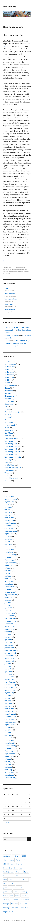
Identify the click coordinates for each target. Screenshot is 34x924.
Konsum (19, 872)
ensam (11, 860)
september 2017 (10, 690)
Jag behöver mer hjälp (21, 341)
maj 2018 (8, 669)
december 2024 (10, 523)
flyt (24, 860)
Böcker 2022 (9, 377)
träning (6, 908)
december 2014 (10, 778)
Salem (5, 896)
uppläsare (15, 908)
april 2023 (8, 576)
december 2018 (10, 650)
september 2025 (11, 499)
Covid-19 (8, 380)
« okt (8, 822)
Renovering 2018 (11, 449)
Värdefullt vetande (11, 478)
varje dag (24, 908)
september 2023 (11, 563)
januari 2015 (9, 775)
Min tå (7, 420)
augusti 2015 (9, 756)
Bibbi (24, 856)
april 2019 (8, 640)
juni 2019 (8, 634)
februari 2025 (10, 518)
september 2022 (11, 595)
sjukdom (17, 271)
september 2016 (11, 722)
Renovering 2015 (11, 441)
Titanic (7, 475)
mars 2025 (8, 515)
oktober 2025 (10, 496)
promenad (7, 888)
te (21, 904)
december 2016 (10, 714)
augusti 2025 (9, 502)
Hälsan (7, 388)
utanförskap (24, 271)
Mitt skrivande (10, 425)
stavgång (6, 900)
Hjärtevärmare (10, 294)
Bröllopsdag (9, 304)
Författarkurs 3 (10, 385)
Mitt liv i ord (9, 6)
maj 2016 (8, 732)
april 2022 (8, 608)
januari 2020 (9, 616)
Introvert (8, 399)
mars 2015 (8, 770)
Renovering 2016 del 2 (13, 446)
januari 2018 (9, 679)
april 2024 (8, 544)
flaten (18, 860)
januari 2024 (9, 552)
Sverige (6, 904)
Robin (16, 892)
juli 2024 (8, 536)
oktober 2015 (9, 751)
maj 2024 (8, 542)
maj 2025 (8, 510)
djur (4, 860)
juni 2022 (8, 603)
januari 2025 (9, 520)
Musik (7, 428)
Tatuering (8, 473)
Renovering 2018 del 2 (13, 452)
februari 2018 (9, 677)
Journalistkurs (10, 401)
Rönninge (8, 460)
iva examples (9, 330)
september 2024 (11, 531)
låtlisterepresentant (22, 876)
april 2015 (8, 767)
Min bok (8, 417)
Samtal (7, 462)
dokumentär (13, 269)
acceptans (6, 269)
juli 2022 (8, 600)
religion (11, 271)
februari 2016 (9, 740)
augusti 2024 (9, 534)
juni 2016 (8, 730)
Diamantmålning (11, 299)
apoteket (6, 856)
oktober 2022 (10, 592)
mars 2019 (8, 642)
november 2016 (10, 717)
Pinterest (8, 436)
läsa (11, 876)
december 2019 (10, 618)
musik (19, 884)
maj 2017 (8, 701)
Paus (6, 288)
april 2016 (8, 735)
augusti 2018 (9, 661)
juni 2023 (8, 571)
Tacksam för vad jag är (13, 468)
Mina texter (9, 422)
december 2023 (10, 555)
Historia (8, 393)
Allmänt (8, 361)
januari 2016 (9, 743)
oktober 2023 (10, 560)
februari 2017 (9, 709)
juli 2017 (8, 695)
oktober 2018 (9, 656)
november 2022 (10, 589)
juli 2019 (8, 632)
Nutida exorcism (14, 35)
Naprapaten (9, 430)
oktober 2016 (9, 719)
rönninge (24, 892)
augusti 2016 (9, 725)
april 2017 (8, 703)
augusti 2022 (9, 597)
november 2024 (10, 526)
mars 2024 (8, 547)
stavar (17, 896)
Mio (4, 884)
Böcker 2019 (9, 375)
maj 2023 (8, 573)
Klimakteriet (9, 404)
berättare (16, 856)
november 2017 (10, 685)
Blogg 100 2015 (10, 364)
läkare (5, 876)
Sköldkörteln (9, 465)
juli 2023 (8, 568)
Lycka (7, 407)
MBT (5, 880)
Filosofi (7, 383)
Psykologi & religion (19, 267)
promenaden (19, 888)
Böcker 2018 (9, 372)
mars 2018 (8, 674)
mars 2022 (8, 610)
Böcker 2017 (9, 369)
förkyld (6, 864)
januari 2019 (9, 648)
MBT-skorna (13, 880)
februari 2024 (10, 549)
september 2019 (11, 626)
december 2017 (10, 682)
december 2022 (10, 587)
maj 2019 (8, 637)
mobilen (11, 884)
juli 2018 (8, 664)
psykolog (5, 271)
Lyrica (26, 872)
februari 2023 (10, 581)
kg (21, 868)
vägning (6, 912)
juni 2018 (8, 666)
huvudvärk (7, 868)
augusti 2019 (9, 629)
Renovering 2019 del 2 (13, 457)
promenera (7, 892)
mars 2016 (8, 738)
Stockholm (25, 900)
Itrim (15, 868)
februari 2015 (9, 772)
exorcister (7, 46)
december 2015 (10, 746)
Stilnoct (16, 900)
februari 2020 (10, 613)
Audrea (7, 341)
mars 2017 (8, 706)
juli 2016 (8, 727)
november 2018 (10, 653)
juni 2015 (8, 762)
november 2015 (10, 748)
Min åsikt (8, 414)
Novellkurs (9, 433)
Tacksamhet (9, 470)
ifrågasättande (22, 269)
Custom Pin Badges (12, 335)
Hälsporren (9, 391)
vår (13, 912)
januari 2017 (9, 711)
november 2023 (10, 557)
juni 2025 (8, 507)
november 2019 (10, 621)
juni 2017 (8, 698)
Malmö (7, 409)
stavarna (25, 896)
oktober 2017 (9, 687)
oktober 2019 (9, 624)
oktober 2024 (10, 528)
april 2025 (8, 512)
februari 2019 (9, 645)
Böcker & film (10, 367)
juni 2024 (8, 539)
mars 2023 (8, 579)
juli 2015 (8, 759)
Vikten (7, 481)
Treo (25, 904)
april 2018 (8, 671)
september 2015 (10, 754)
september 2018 (10, 658)
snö (11, 896)
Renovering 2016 (11, 444)
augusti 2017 (9, 693)
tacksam (14, 904)
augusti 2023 (9, 565)
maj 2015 (8, 764)
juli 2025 (8, 504)
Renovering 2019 (11, 454)
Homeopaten (9, 396)
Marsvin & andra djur (12, 412)
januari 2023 (9, 584)
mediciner (24, 880)
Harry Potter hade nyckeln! (21, 327)
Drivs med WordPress (18, 920)
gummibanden (16, 864)
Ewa (6, 327)
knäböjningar (8, 872)
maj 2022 (8, 605)
